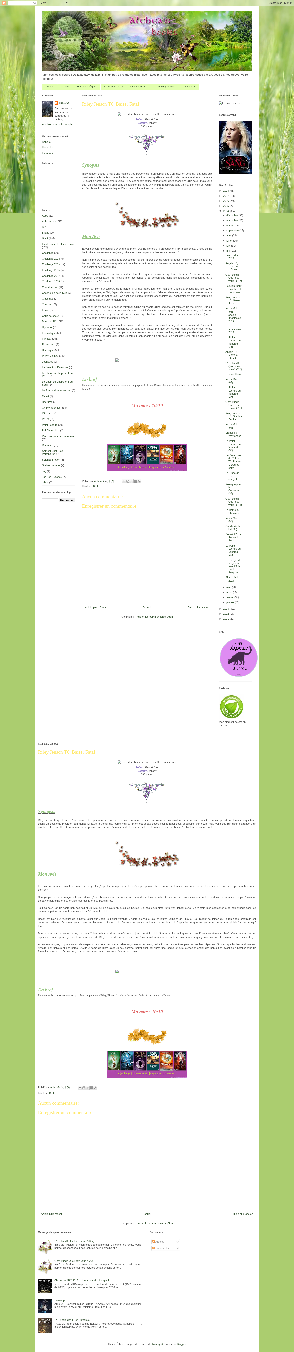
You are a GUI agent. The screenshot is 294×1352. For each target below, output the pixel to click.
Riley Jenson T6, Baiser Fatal (232, 300)
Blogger (181, 1344)
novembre (232, 220)
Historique (48, 350)
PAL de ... (48, 413)
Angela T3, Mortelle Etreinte (231, 355)
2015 (226, 205)
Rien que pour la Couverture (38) (233, 489)
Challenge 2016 (51, 270)
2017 (226, 195)
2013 (226, 608)
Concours (47, 304)
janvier (230, 602)
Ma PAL (65, 86)
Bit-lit (96, 486)
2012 (226, 613)
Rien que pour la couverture (58, 436)
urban (45, 482)
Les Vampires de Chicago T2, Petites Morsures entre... (233, 461)
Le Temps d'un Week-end (56, 390)
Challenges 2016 (139, 86)
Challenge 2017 (51, 275)
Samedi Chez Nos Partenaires (52, 452)
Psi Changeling (50, 430)
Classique (47, 298)
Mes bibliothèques (87, 86)
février (230, 597)
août (229, 235)
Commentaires (163, 1248)
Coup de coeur (50, 315)
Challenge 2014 (51, 258)
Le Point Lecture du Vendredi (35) (233, 550)
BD (44, 226)
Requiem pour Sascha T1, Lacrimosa (233, 289)
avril (229, 587)
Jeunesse (47, 361)
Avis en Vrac (49, 221)
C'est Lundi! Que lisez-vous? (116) (233, 366)
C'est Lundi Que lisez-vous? (58, 244)
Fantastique (49, 333)
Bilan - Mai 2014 (231, 257)
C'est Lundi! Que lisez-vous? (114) (233, 501)
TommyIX (157, 1344)
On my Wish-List (51, 407)
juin (228, 245)
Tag (44, 471)
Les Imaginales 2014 (233, 329)
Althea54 (64, 103)
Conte (45, 310)
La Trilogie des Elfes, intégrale (72, 1319)
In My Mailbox (50, 355)
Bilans (45, 232)
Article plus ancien (198, 607)
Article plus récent (95, 607)
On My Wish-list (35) (233, 528)
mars (229, 592)
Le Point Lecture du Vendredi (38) (233, 342)
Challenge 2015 (51, 264)
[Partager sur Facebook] (135, 481)
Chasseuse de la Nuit (54, 292)
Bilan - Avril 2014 (232, 579)
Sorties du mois (51, 465)
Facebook (47, 153)
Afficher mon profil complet (57, 124)
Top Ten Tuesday (52, 476)
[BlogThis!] (128, 481)
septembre (232, 230)
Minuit (45, 396)
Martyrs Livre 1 (234, 374)
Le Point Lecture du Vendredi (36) (233, 445)
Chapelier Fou (50, 287)
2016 (226, 200)
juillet (229, 240)
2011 (226, 618)
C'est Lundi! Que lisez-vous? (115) (233, 405)
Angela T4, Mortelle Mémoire (231, 266)
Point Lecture (49, 424)
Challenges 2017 (166, 86)
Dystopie (47, 327)
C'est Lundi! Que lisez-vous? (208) (74, 1260)
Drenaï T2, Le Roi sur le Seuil (233, 537)
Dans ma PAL (50, 321)
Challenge (47, 252)
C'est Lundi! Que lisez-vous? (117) (233, 277)
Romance (47, 445)
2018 (226, 190)
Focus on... (48, 344)
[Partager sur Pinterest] (139, 481)
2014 (226, 211)
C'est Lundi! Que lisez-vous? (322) (74, 1241)
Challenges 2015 (113, 86)
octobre (231, 225)
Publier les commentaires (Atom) (155, 616)
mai (228, 250)
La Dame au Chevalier (232, 511)
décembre (232, 215)
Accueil (50, 86)
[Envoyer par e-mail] (124, 481)
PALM (45, 419)
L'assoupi (59, 1300)
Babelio (46, 141)
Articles (159, 1241)
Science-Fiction (51, 459)
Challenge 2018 (51, 281)
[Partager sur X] (132, 481)
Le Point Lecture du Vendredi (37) (233, 392)
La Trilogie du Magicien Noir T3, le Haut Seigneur (233, 566)
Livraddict (47, 147)
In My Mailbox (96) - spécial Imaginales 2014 (233, 314)
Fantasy (46, 338)
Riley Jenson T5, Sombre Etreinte (233, 416)
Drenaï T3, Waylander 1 (234, 434)
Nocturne (47, 401)
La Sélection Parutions (55, 367)
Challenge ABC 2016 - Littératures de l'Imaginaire (82, 1280)
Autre (45, 215)
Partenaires (189, 86)
